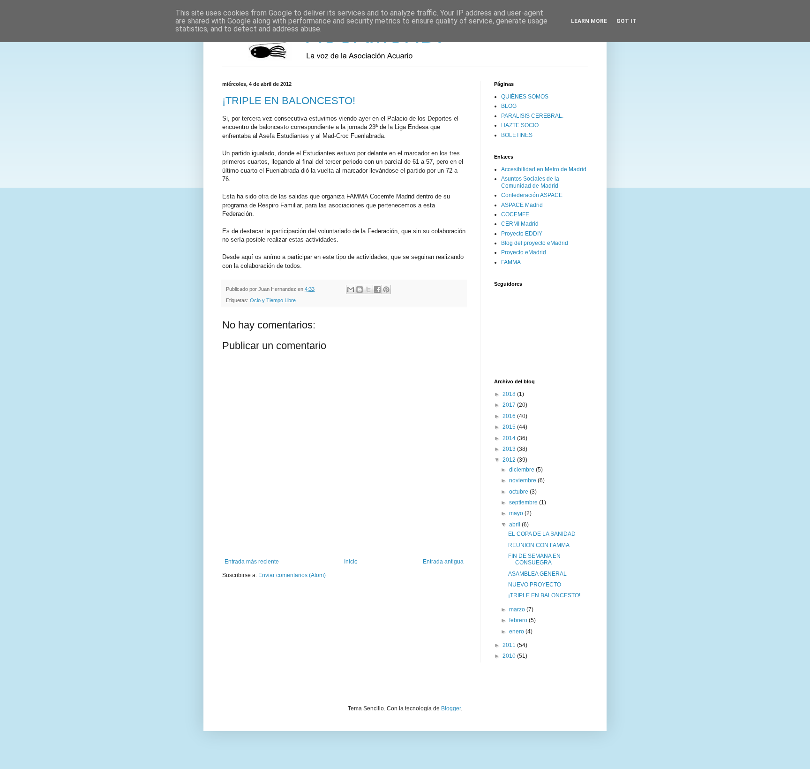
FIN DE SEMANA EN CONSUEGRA (534, 559)
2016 (509, 416)
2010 (509, 656)
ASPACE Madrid (522, 205)
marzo (517, 609)
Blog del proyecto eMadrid (534, 243)
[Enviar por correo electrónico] (350, 289)
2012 (509, 460)
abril (515, 524)
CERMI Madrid (520, 224)
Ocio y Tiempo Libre (273, 300)
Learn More (589, 21)
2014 (509, 438)
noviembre (523, 480)
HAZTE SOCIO (520, 125)
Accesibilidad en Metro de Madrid (543, 169)
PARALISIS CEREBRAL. (532, 116)
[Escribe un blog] (359, 289)
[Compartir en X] (368, 289)
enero (517, 631)
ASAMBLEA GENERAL (537, 574)
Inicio (351, 561)
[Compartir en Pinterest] (386, 289)
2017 (509, 405)
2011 (509, 645)
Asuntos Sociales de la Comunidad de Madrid (530, 182)
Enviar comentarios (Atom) (292, 575)
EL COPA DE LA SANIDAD (542, 534)
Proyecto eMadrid (523, 252)
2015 (509, 427)
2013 (509, 449)
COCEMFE (515, 214)
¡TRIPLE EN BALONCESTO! (288, 101)
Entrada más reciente (252, 561)
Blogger (451, 708)
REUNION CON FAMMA (539, 545)
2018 (509, 394)
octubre (519, 491)
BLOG (509, 106)
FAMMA (511, 262)
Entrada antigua (443, 561)
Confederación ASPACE (531, 195)
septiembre (524, 502)
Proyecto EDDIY (521, 233)
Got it (626, 21)
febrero (519, 620)
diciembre (522, 469)
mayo (517, 513)
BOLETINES (516, 135)
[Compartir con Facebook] (377, 289)
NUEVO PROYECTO (534, 584)
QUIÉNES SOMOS (524, 96)
